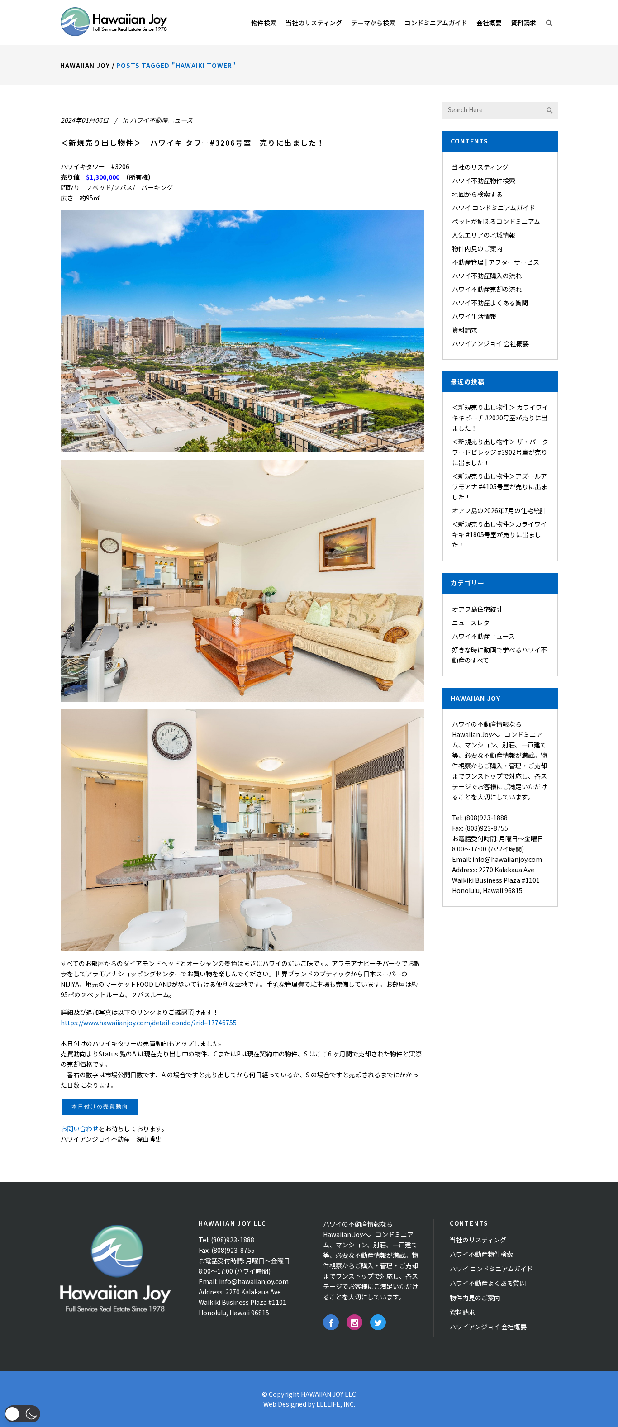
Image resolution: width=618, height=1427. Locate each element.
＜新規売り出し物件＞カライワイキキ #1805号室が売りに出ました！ (499, 534)
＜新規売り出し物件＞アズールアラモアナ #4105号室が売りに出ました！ (499, 486)
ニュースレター (474, 622)
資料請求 (464, 329)
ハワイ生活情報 (474, 316)
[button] (22, 1413)
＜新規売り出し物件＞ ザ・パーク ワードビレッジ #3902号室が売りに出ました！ (500, 452)
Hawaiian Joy (85, 65)
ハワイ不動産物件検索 (483, 180)
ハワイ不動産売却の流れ (487, 289)
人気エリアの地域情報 (483, 234)
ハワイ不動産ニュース (161, 119)
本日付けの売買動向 (99, 1107)
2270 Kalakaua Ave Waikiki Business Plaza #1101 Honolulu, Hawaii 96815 (496, 880)
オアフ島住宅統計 (477, 609)
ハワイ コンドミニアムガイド (493, 207)
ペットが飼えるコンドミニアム (496, 221)
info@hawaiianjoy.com (507, 859)
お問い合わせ (80, 1128)
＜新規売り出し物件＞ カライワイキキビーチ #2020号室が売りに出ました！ (500, 418)
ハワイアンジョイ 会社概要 (490, 343)
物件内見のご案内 (477, 248)
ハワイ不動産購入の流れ (487, 275)
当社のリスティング (480, 166)
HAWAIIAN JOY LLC (328, 1393)
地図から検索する (477, 194)
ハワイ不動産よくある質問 (490, 302)
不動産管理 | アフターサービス (495, 261)
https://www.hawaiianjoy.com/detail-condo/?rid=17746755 (149, 1022)
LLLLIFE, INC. (335, 1403)
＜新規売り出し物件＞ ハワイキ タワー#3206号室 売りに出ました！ (193, 142)
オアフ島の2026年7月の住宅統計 (499, 510)
